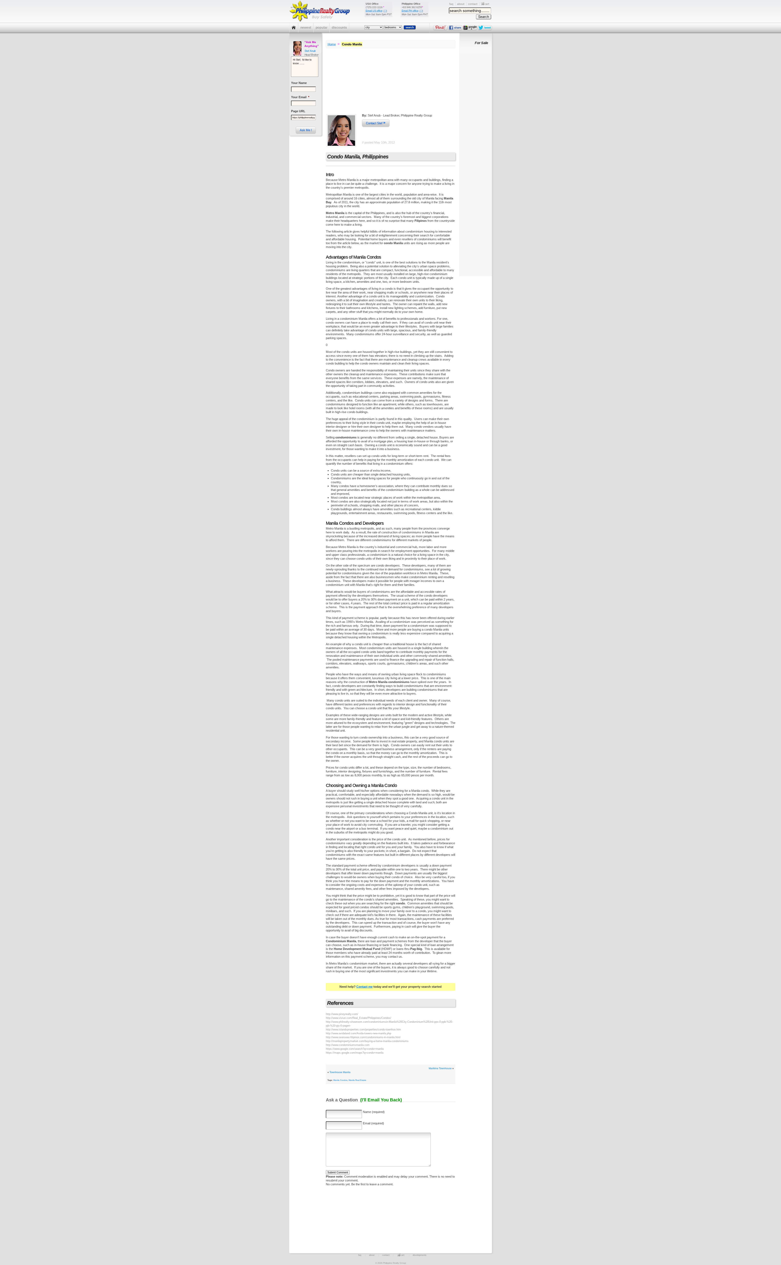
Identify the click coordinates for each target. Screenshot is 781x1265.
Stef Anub (310, 50)
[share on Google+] (470, 27)
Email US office (374, 10)
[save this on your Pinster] (440, 27)
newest (305, 27)
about (460, 3)
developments (419, 1255)
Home (332, 44)
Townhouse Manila (339, 1072)
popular (321, 27)
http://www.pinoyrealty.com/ (342, 1014)
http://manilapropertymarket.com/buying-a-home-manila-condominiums (367, 1041)
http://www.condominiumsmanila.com (348, 1044)
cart (486, 3)
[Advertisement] (390, 85)
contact (472, 3)
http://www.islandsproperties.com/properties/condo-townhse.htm (363, 1029)
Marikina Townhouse (440, 1068)
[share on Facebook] (455, 27)
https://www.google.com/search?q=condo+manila (355, 1048)
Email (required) (373, 1123)
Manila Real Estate (357, 1080)
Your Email (300, 97)
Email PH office (410, 10)
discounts (339, 27)
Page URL (298, 111)
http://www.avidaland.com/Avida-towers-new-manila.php (358, 1033)
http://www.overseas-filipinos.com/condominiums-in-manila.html (363, 1037)
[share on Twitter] (485, 27)
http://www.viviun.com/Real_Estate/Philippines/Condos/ (358, 1017)
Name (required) (374, 1112)
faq (451, 3)
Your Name (299, 83)
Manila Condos (340, 1080)
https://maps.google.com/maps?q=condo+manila (354, 1052)
